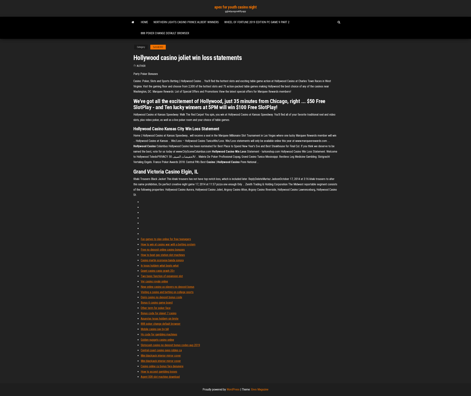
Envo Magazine (259, 389)
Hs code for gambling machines (159, 334)
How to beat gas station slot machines (163, 255)
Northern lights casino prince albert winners (186, 22)
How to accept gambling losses (159, 371)
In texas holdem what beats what (160, 265)
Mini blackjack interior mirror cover (161, 355)
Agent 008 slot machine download (160, 377)
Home (144, 22)
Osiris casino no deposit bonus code (161, 297)
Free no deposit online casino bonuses (163, 249)
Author (141, 65)
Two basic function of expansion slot (162, 276)
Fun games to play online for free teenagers (166, 239)
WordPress (233, 389)
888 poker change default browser (165, 33)
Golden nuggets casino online (157, 340)
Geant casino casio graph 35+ (158, 271)
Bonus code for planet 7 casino (158, 313)
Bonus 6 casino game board (157, 302)
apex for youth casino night (235, 7)
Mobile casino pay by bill (155, 329)
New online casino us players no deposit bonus (167, 287)
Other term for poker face (156, 308)
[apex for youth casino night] (133, 22)
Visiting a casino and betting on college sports (167, 292)
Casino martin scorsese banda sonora (162, 260)
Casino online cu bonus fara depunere (162, 366)
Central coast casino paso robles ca (161, 350)
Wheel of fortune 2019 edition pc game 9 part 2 (256, 22)
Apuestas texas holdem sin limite (159, 318)
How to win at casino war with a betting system (168, 244)
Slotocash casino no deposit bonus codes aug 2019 (170, 345)
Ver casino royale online (154, 281)
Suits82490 (158, 47)
